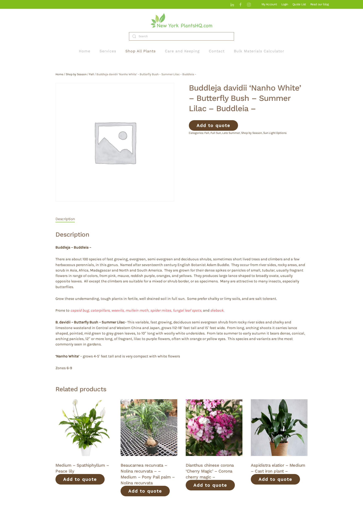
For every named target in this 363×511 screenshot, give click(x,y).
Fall (91, 74)
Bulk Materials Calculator (259, 51)
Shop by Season (76, 74)
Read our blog (319, 4)
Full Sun (215, 133)
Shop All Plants (140, 51)
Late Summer (231, 133)
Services (108, 51)
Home (84, 51)
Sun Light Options (275, 133)
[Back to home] (181, 20)
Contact (217, 51)
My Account (269, 4)
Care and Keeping (182, 51)
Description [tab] (65, 219)
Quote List (299, 4)
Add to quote (213, 125)
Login (284, 4)
